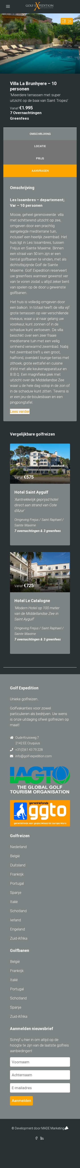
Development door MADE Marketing (39, 1128)
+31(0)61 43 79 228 (29, 749)
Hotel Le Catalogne (32, 600)
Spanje (15, 892)
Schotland (18, 911)
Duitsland (17, 865)
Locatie (40, 146)
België (15, 856)
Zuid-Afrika (18, 938)
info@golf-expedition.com (33, 756)
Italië (14, 901)
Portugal (17, 883)
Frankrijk (17, 874)
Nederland (18, 847)
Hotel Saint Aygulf (31, 492)
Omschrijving (40, 134)
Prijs (40, 158)
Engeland (17, 929)
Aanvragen (40, 170)
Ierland (15, 920)
